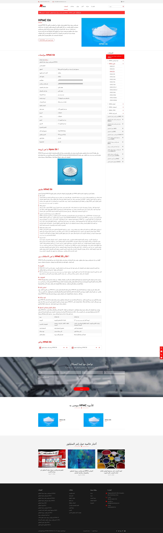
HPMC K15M (113, 95)
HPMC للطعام (112, 104)
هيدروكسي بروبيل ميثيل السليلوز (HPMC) (59, 12)
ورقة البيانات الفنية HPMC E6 (80, 347)
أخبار (83, 6)
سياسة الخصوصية (86, 530)
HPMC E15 (112, 74)
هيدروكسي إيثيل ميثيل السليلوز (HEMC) (114, 120)
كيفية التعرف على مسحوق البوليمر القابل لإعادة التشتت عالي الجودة (111, 472)
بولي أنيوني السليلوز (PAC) (113, 158)
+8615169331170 (112, 507)
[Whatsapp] (161, 348)
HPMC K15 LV (113, 87)
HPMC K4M (113, 92)
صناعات (72, 6)
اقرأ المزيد (52, 466)
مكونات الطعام (72, 498)
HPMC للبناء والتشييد (113, 60)
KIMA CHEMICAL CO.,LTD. (51, 530)
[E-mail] (161, 351)
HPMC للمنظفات (113, 107)
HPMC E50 (112, 76)
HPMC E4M (113, 79)
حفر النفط (71, 500)
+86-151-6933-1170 (44, 1)
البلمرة (70, 510)
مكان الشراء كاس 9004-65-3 (46, 40)
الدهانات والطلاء (72, 503)
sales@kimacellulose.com (60, 1)
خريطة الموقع (95, 530)
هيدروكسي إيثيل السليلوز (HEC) (114, 116)
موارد (78, 6)
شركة (87, 6)
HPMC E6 (78, 12)
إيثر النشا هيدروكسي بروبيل (113, 146)
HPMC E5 (40, 279)
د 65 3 (46, 60)
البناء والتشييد (72, 493)
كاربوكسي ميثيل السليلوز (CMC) (115, 134)
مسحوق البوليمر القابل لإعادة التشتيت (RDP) (114, 138)
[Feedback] (161, 357)
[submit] (123, 6)
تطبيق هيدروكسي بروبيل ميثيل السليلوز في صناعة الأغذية (51, 471)
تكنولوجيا (92, 503)
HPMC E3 (112, 66)
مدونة (91, 495)
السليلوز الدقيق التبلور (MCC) (114, 161)
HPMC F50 (112, 82)
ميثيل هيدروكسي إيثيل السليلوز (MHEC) (114, 124)
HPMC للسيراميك (113, 113)
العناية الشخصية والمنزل (74, 505)
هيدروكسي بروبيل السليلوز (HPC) (113, 142)
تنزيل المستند (93, 498)
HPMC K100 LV (113, 89)
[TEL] (161, 354)
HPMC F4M (112, 84)
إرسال (81, 389)
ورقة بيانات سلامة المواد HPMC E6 (49, 347)
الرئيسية (42, 12)
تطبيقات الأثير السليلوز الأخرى (75, 512)
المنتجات (66, 6)
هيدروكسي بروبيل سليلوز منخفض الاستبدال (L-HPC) (113, 154)
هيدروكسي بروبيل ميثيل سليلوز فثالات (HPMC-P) (114, 150)
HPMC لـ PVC (112, 110)
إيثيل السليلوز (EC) (112, 131)
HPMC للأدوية (72, 12)
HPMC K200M (113, 100)
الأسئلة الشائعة (93, 500)
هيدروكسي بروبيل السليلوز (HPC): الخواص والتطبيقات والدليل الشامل (81, 472)
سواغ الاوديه (71, 507)
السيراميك (71, 495)
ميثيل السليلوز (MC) (112, 128)
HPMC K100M (113, 97)
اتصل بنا (93, 6)
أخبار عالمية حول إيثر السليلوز (81, 443)
